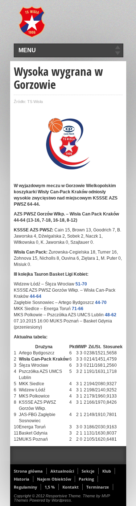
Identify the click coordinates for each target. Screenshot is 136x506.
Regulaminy (25, 487)
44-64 (35, 296)
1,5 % (50, 487)
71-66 (77, 308)
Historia (21, 479)
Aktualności (62, 471)
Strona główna (28, 471)
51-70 (81, 284)
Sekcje (88, 471)
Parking (86, 479)
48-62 (110, 314)
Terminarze (97, 487)
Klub (106, 471)
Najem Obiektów (54, 479)
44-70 (101, 302)
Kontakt (70, 487)
